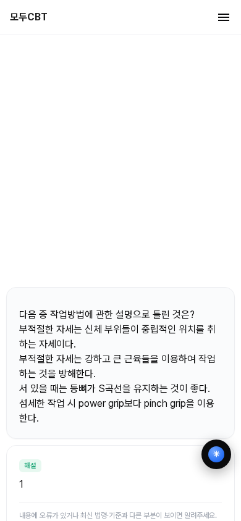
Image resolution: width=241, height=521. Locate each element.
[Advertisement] (120, 160)
